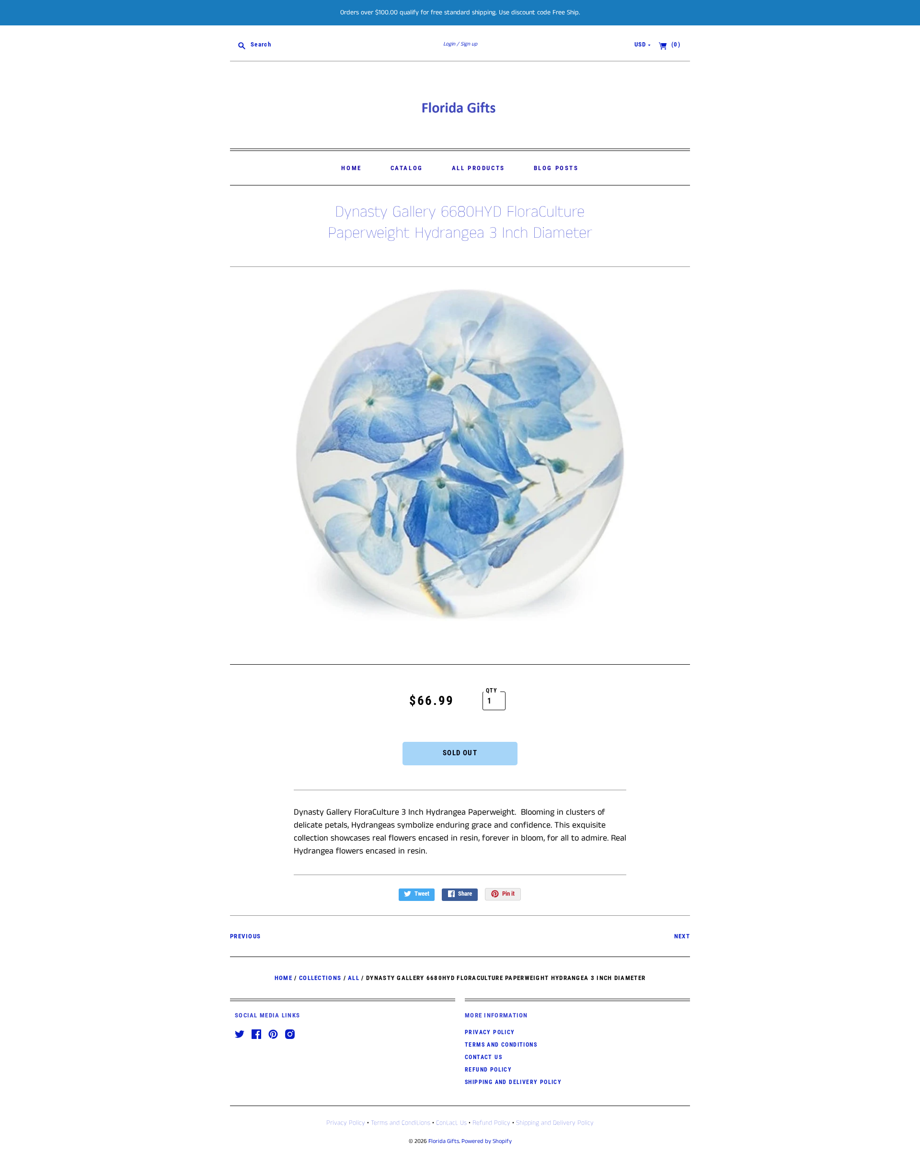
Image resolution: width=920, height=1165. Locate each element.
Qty (492, 690)
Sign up (468, 44)
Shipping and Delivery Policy (513, 1082)
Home (351, 168)
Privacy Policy (490, 1032)
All (353, 977)
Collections (320, 977)
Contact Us (483, 1057)
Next (682, 936)
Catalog (407, 168)
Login (449, 44)
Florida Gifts (443, 1141)
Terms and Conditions (501, 1044)
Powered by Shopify (486, 1141)
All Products (478, 168)
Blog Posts (556, 168)
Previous (245, 936)
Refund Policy (488, 1069)
